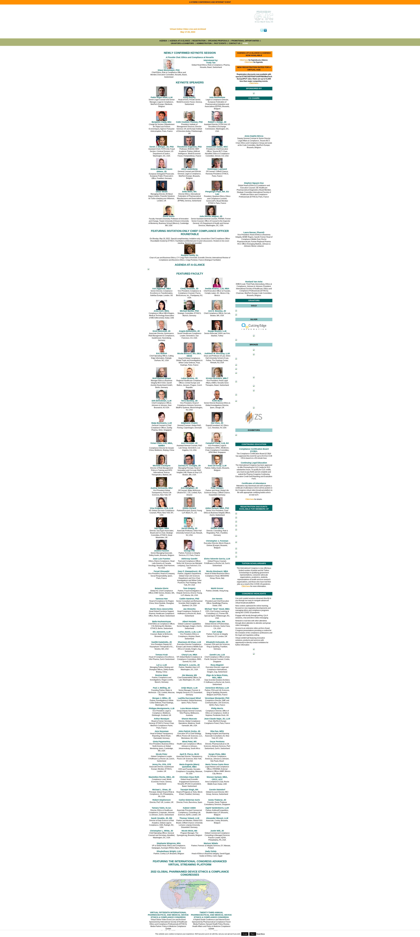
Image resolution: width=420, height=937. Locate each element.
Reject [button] (253, 934)
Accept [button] (245, 934)
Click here (244, 60)
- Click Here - (254, 83)
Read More (260, 934)
